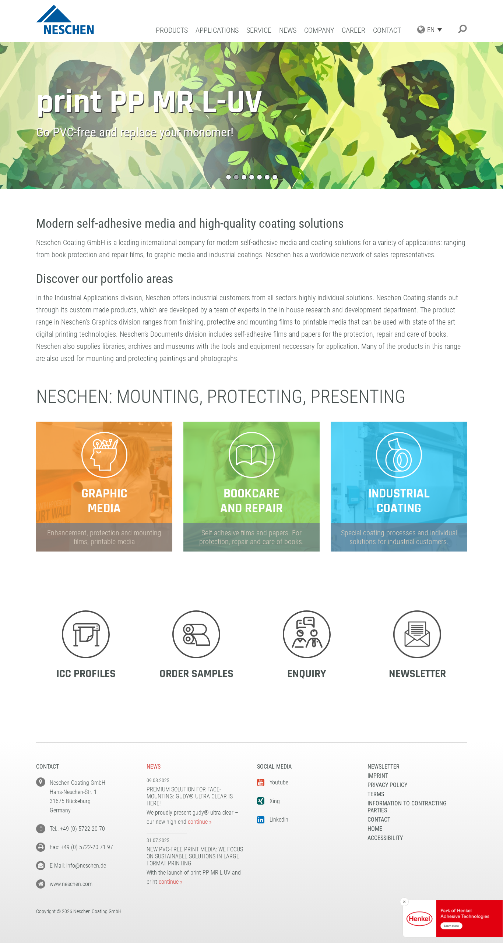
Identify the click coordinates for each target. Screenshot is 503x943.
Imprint (377, 775)
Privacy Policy (387, 784)
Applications (217, 30)
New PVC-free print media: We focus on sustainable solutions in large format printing (195, 856)
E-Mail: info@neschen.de (78, 865)
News (287, 30)
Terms (375, 794)
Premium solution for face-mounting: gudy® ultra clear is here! (190, 796)
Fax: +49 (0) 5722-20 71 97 (81, 847)
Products (172, 30)
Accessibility (385, 837)
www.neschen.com (71, 883)
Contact (387, 30)
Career (353, 30)
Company (319, 30)
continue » (199, 821)
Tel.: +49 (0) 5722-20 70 (77, 828)
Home (374, 828)
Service (258, 30)
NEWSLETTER (383, 766)
